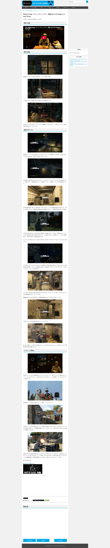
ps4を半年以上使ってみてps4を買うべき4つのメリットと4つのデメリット (78, 60)
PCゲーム (66, 7)
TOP (26, 7)
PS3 (50, 7)
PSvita (57, 7)
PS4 (42, 7)
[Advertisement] (34, 486)
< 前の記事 (29, 540)
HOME (43, 540)
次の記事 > (60, 540)
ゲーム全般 (34, 7)
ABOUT (73, 7)
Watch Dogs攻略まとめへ (29, 463)
